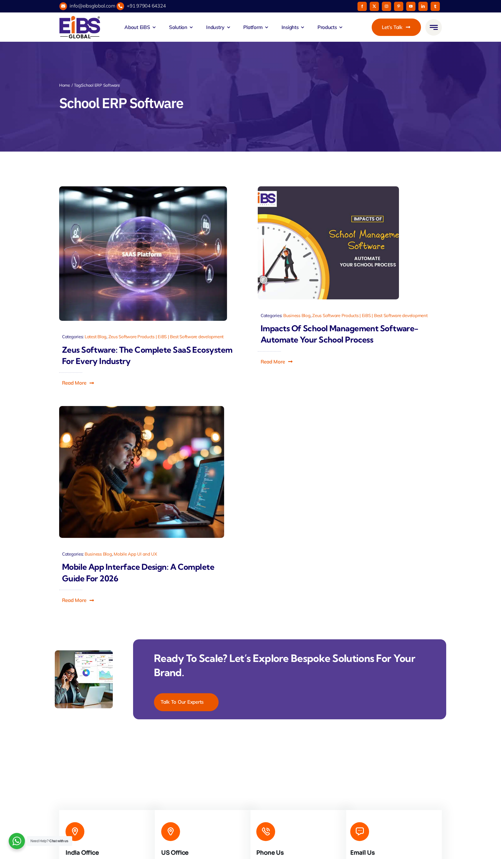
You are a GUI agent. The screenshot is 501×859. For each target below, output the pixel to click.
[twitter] (374, 6)
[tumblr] (435, 6)
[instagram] (386, 6)
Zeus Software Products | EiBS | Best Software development (166, 336)
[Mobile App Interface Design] (141, 472)
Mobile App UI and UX (135, 554)
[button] (78, 383)
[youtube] (410, 6)
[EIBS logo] (79, 27)
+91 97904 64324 (146, 6)
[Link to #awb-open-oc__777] (433, 27)
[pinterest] (398, 6)
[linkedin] (423, 6)
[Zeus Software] (143, 253)
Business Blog (297, 315)
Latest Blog (95, 336)
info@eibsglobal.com (92, 6)
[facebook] (362, 6)
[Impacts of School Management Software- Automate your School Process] (328, 242)
